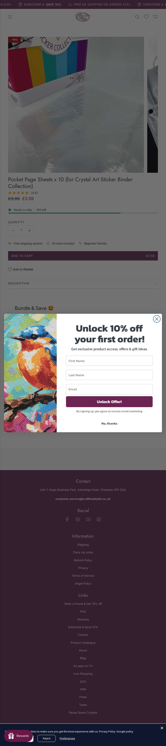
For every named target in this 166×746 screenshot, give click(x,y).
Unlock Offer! (109, 402)
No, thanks (109, 423)
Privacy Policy (107, 731)
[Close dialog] (156, 318)
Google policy (124, 731)
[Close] (162, 728)
